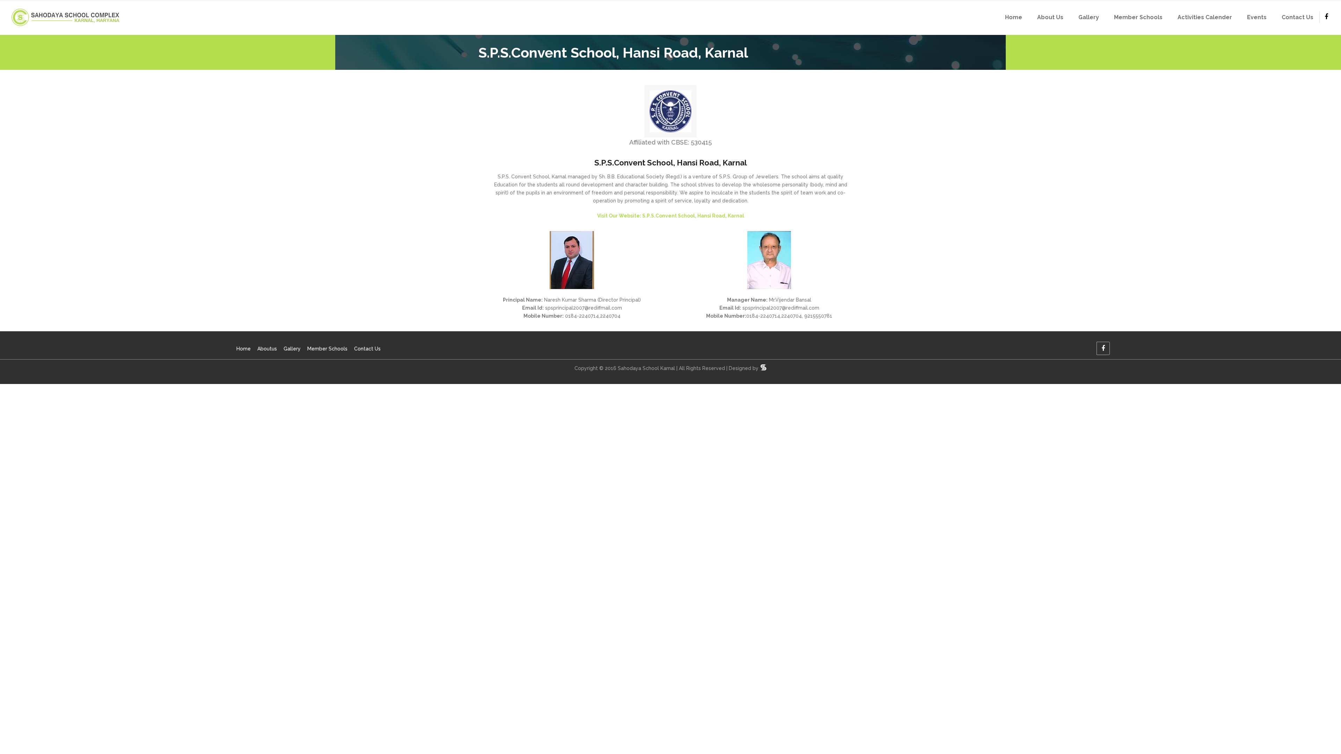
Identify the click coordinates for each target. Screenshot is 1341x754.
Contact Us (367, 349)
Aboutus (267, 349)
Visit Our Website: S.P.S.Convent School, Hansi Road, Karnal (670, 216)
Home (243, 349)
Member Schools (327, 349)
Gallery (292, 349)
